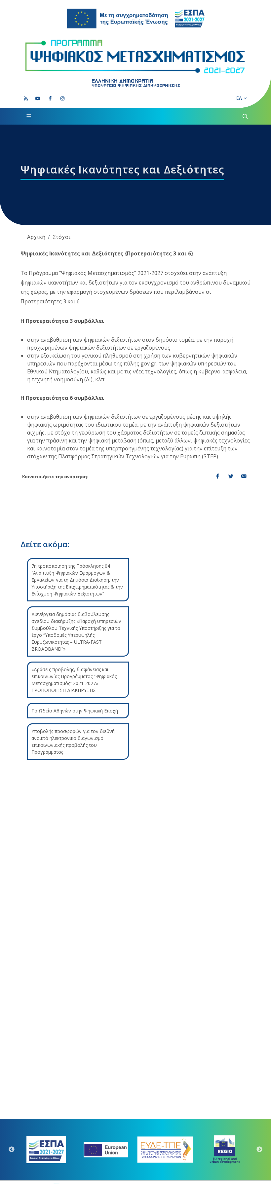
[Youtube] (38, 98)
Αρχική (36, 237)
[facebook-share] (217, 476)
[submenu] (244, 116)
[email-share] (244, 476)
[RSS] (25, 98)
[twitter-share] (230, 476)
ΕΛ (239, 98)
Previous (11, 1149)
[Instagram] (62, 98)
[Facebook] (50, 98)
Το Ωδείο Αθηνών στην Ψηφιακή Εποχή (74, 710)
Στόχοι (61, 237)
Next (259, 1149)
